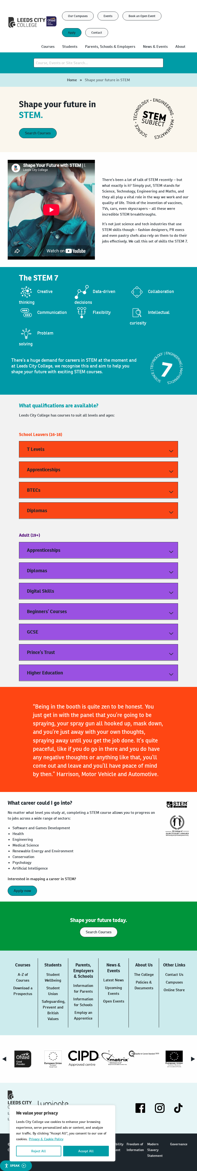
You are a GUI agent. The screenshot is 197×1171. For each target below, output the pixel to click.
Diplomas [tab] (37, 510)
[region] (62, 1133)
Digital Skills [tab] (40, 591)
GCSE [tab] (32, 632)
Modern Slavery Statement (155, 1150)
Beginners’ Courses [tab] (47, 611)
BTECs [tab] (33, 490)
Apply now (22, 890)
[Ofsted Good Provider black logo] (23, 1059)
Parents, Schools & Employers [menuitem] (110, 46)
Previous (4, 1059)
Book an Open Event (142, 16)
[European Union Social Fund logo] (53, 1059)
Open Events (113, 1001)
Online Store (174, 989)
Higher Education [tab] (45, 673)
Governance (178, 1144)
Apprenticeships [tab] (43, 470)
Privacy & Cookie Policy (46, 1139)
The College (144, 974)
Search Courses (38, 133)
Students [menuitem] (69, 46)
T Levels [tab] (35, 449)
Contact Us (174, 974)
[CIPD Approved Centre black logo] (83, 1058)
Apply (71, 33)
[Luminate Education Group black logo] (53, 1104)
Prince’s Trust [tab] (41, 652)
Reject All (38, 1151)
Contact (96, 33)
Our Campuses (78, 16)
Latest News (113, 980)
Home (72, 79)
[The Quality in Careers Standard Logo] (144, 1054)
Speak (15, 1165)
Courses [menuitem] (48, 46)
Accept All (86, 1151)
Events (108, 16)
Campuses (174, 982)
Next (193, 1059)
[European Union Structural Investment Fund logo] (174, 1059)
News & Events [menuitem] (155, 46)
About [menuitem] (180, 46)
